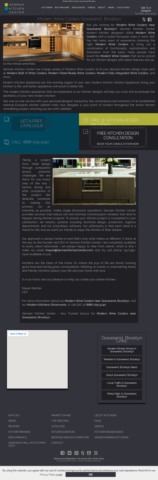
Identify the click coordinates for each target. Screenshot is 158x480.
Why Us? (14, 415)
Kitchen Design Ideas (108, 431)
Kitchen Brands (19, 431)
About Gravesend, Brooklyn (122, 375)
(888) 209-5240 (96, 304)
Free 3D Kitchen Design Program (114, 122)
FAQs (97, 420)
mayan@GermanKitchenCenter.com (69, 250)
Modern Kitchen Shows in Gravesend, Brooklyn (121, 350)
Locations (123, 7)
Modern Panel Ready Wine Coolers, (72, 73)
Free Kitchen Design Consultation (118, 135)
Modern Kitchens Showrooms (46, 304)
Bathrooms (62, 7)
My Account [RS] (84, 459)
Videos (91, 7)
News (111, 7)
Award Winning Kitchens (111, 437)
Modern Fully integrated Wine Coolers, (123, 73)
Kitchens (47, 7)
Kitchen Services (63, 431)
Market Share (61, 415)
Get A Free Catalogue (31, 123)
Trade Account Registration (65, 459)
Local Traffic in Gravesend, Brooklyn (122, 384)
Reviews (14, 426)
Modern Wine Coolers (113, 44)
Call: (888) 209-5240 (30, 142)
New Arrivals (17, 437)
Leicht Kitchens (105, 415)
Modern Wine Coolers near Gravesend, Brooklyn (97, 300)
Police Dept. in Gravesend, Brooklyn (122, 395)
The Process (60, 420)
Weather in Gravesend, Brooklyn (122, 359)
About (102, 7)
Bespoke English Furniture (70, 437)
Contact (57, 442)
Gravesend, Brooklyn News (121, 367)
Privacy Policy (48, 474)
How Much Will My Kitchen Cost (26, 444)
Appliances (78, 7)
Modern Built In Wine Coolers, (27, 73)
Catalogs (58, 426)
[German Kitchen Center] (14, 12)
